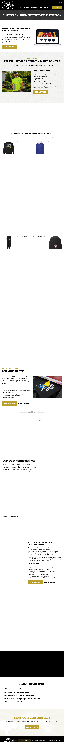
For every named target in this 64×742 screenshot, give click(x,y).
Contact (55, 2)
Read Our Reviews (50, 582)
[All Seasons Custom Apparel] (8, 5)
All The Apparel (54, 92)
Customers (44, 7)
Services (34, 7)
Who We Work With (24, 403)
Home (3, 21)
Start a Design (23, 7)
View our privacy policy (57, 740)
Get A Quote (57, 7)
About (47, 2)
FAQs (51, 2)
